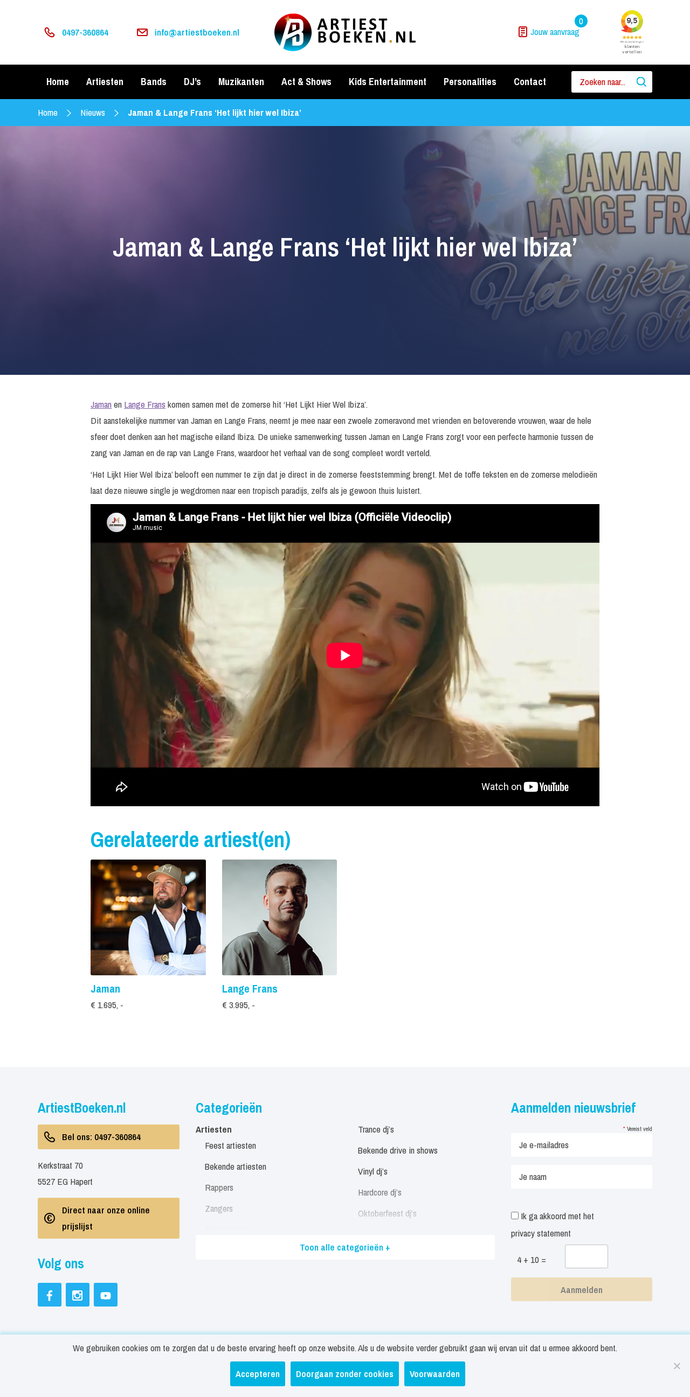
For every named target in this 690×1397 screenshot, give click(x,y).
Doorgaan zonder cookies (345, 1373)
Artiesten (104, 81)
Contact (530, 81)
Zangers (219, 1208)
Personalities (470, 81)
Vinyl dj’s (373, 1171)
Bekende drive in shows (398, 1150)
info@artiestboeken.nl (197, 32)
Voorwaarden (435, 1373)
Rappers (219, 1187)
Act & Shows (306, 81)
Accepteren (258, 1373)
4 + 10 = (531, 1259)
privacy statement (541, 1233)
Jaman (101, 404)
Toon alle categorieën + (345, 1247)
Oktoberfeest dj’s (387, 1213)
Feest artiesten (230, 1145)
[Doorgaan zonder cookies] (676, 1365)
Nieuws (92, 112)
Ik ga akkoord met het (552, 1224)
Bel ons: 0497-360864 (101, 1136)
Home (57, 81)
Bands (154, 81)
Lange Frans (144, 404)
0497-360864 (85, 32)
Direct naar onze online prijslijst (106, 1218)
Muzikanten (241, 81)
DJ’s (192, 81)
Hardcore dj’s (380, 1192)
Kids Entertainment (387, 81)
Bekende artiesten (235, 1166)
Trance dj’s (376, 1129)
